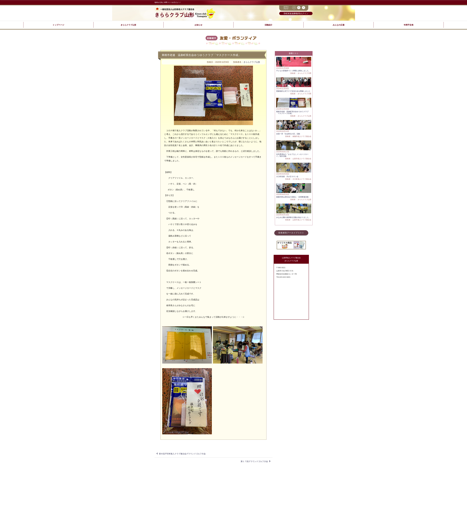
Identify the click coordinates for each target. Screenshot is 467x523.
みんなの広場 (338, 25)
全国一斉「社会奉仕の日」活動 (288, 134)
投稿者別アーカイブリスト (291, 233)
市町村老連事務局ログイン (295, 13)
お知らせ (198, 25)
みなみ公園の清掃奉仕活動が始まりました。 (293, 217)
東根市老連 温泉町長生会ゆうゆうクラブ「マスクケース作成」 (292, 112)
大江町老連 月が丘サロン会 (287, 176)
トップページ (58, 25)
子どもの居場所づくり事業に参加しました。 (293, 71)
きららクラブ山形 (128, 25)
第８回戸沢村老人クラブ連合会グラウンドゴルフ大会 (182, 454)
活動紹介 (268, 25)
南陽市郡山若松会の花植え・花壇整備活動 (292, 197)
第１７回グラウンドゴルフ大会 (254, 461)
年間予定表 (408, 25)
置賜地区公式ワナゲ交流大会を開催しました (293, 91)
